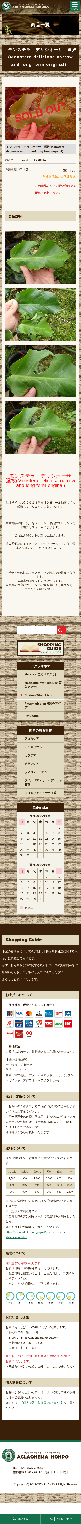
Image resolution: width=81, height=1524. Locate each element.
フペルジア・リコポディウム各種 (43, 782)
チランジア (32, 763)
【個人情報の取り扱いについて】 (42, 1402)
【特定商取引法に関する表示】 (28, 965)
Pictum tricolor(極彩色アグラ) (43, 705)
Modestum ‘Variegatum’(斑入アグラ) (43, 684)
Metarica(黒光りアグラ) (40, 674)
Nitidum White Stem (38, 695)
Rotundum (32, 716)
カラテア (30, 755)
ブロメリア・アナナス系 (40, 793)
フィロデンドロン (36, 772)
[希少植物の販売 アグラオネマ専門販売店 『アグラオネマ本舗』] (25, 10)
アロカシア (32, 738)
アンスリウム (33, 747)
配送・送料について (48, 192)
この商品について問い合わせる (55, 185)
